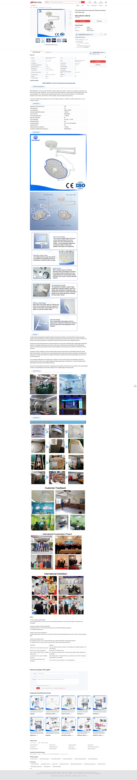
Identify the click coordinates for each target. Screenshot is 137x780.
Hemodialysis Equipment (53, 746)
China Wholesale (64, 772)
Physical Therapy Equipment (44, 758)
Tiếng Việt (92, 773)
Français (54, 773)
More (31, 768)
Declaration (79, 775)
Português (50, 773)
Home (31, 7)
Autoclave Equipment (52, 748)
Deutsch (66, 773)
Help (88, 5)
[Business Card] (105, 56)
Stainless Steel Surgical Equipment (80, 758)
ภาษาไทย (86, 773)
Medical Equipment (42, 7)
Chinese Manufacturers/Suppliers (56, 772)
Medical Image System (91, 748)
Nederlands (70, 773)
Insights (95, 772)
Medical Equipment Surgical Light (76, 763)
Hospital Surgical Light (101, 763)
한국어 (77, 773)
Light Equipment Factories (45, 763)
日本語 (80, 773)
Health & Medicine (35, 7)
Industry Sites (75, 772)
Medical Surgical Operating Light (36, 766)
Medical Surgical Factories (64, 763)
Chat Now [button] (100, 21)
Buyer (82, 5)
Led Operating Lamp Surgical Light (89, 763)
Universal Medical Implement (56, 758)
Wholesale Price (70, 772)
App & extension (94, 5)
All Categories (33, 5)
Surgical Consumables (72, 744)
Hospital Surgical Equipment (67, 758)
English (43, 773)
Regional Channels (81, 772)
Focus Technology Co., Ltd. (61, 775)
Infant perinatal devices (34, 744)
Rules (106, 5)
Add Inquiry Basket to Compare (51, 44)
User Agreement (74, 775)
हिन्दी (82, 773)
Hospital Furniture (52, 744)
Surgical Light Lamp (47, 766)
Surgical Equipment (49, 7)
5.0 (93, 53)
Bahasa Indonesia (98, 773)
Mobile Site (91, 772)
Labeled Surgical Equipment (92, 758)
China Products (47, 772)
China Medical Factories (35, 763)
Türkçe (89, 773)
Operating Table (32, 746)
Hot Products (42, 772)
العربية (74, 773)
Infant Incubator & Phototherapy (93, 746)
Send (38, 688)
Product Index (87, 772)
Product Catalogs (45, 742)
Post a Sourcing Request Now (59, 688)
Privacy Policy (84, 775)
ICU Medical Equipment (34, 748)
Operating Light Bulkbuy (57, 766)
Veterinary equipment (72, 748)
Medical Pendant (71, 746)
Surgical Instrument (34, 758)
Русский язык (59, 773)
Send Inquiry (82, 21)
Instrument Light (55, 763)
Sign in (106, 2)
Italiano (63, 773)
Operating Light (90, 744)
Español (47, 773)
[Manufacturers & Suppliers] (36, 2)
